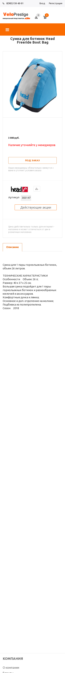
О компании (11, 667)
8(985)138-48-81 (14, 3)
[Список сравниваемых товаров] (37, 19)
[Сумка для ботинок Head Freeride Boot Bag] (32, 114)
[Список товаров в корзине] (47, 19)
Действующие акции (35, 207)
